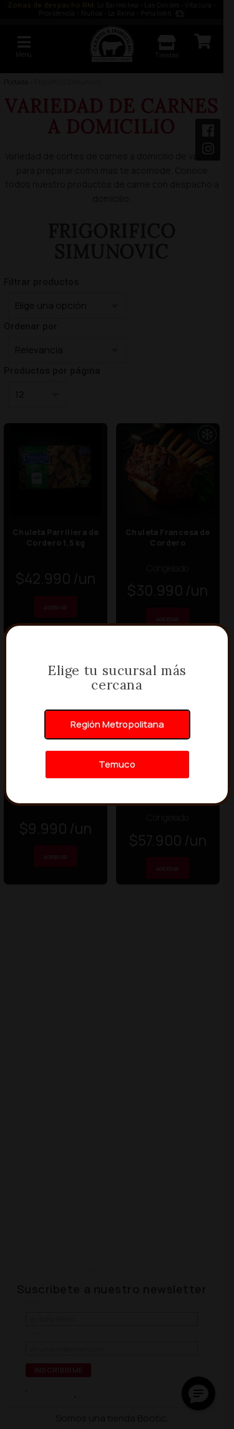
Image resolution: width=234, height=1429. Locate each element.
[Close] (214, 639)
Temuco (117, 764)
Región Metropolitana (117, 724)
